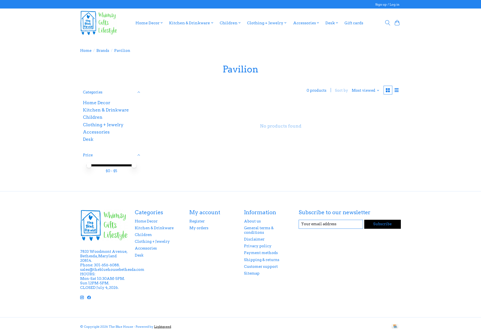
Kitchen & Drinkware (106, 110)
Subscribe (382, 224)
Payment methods (261, 253)
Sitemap (252, 273)
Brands (102, 50)
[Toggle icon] (387, 22)
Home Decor (96, 102)
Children (92, 117)
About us (252, 221)
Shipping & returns (261, 260)
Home (85, 50)
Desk (88, 139)
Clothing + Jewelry (103, 124)
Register (197, 221)
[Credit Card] (395, 326)
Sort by (341, 90)
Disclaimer (254, 239)
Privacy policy (258, 246)
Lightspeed (162, 326)
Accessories (96, 132)
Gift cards (353, 23)
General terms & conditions (259, 230)
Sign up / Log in (387, 4)
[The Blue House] (98, 22)
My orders (198, 228)
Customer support (261, 266)
